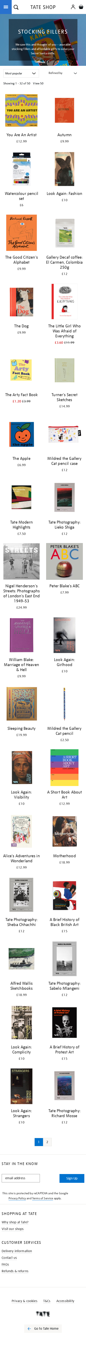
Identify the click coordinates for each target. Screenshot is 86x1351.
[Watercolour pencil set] (21, 170)
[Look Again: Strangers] (21, 1087)
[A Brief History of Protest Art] (64, 1023)
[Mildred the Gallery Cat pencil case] (64, 435)
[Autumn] (64, 111)
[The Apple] (21, 435)
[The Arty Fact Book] (21, 371)
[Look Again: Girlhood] (64, 636)
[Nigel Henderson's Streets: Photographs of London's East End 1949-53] (21, 562)
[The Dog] (21, 302)
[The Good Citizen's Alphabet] (21, 233)
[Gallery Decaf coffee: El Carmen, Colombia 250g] (64, 233)
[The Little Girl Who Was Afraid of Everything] (64, 302)
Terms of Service (42, 1198)
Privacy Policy (17, 1198)
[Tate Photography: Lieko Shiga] (64, 498)
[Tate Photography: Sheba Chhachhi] (21, 896)
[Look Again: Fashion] (64, 170)
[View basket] (81, 7)
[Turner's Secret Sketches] (64, 371)
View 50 (38, 83)
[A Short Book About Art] (64, 768)
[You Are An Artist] (21, 111)
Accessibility (65, 1301)
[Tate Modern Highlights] (21, 498)
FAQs (5, 1264)
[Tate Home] (43, 1314)
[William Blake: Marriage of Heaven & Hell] (21, 636)
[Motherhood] (64, 832)
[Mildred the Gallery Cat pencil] (64, 705)
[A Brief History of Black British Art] (64, 896)
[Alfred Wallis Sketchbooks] (21, 959)
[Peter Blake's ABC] (64, 562)
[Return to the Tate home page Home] (43, 7)
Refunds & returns (15, 1271)
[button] (16, 8)
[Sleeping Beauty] (21, 705)
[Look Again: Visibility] (21, 768)
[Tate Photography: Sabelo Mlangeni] (64, 959)
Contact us (9, 1258)
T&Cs (47, 1301)
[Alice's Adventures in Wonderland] (21, 832)
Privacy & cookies (24, 1301)
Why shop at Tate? (15, 1222)
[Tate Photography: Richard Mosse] (64, 1087)
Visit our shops (13, 1229)
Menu (6, 6)
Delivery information (17, 1251)
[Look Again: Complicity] (21, 1023)
